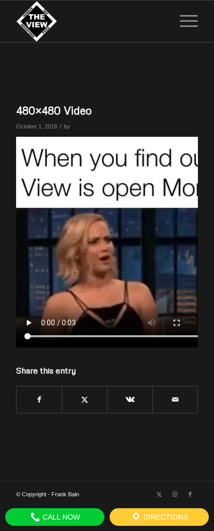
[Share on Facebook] (39, 399)
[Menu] (183, 21)
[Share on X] (84, 399)
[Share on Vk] (130, 399)
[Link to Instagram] (174, 494)
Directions (164, 517)
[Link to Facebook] (190, 494)
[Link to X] (159, 494)
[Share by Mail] (175, 399)
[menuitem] (183, 21)
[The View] (89, 21)
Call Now (60, 517)
